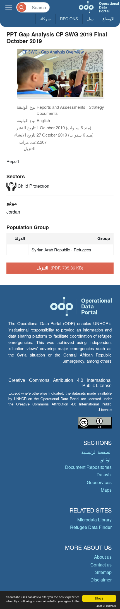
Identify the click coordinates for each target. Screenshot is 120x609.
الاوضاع (108, 18)
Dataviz (104, 474)
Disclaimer (101, 579)
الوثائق (106, 459)
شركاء (45, 18)
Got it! (99, 598)
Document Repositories (88, 467)
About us (103, 557)
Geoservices (99, 482)
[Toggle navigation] (8, 7)
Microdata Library (94, 519)
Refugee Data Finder (91, 527)
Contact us (101, 564)
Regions (69, 18)
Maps (106, 490)
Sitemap (103, 572)
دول (90, 18)
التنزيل (60, 268)
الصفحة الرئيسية (96, 452)
